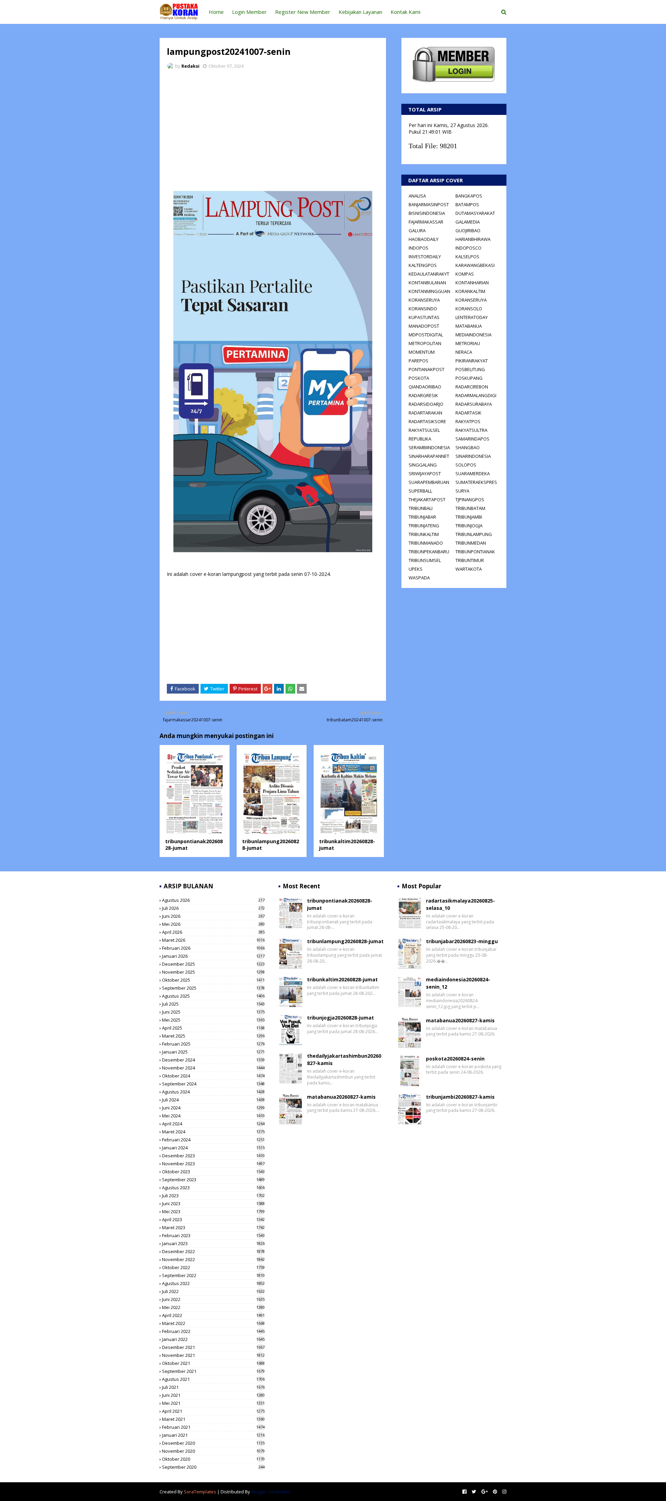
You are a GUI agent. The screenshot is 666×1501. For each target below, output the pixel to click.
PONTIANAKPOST (426, 369)
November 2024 (213, 1068)
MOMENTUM (422, 352)
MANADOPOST (424, 326)
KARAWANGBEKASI (475, 265)
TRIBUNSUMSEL (425, 560)
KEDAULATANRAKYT (429, 274)
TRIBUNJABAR (422, 517)
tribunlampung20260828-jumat (345, 941)
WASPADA (419, 578)
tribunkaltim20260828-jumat (342, 979)
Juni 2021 (213, 1395)
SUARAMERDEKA (472, 473)
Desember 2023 (213, 1155)
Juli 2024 (213, 1100)
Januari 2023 (213, 1243)
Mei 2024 (213, 1116)
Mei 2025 (213, 1020)
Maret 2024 (213, 1132)
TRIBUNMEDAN (470, 543)
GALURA (417, 230)
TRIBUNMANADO (426, 543)
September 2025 (213, 988)
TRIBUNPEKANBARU (429, 551)
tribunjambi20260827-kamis (460, 1096)
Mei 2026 (213, 924)
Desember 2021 (213, 1347)
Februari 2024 (213, 1140)
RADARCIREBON (471, 387)
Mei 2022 (213, 1307)
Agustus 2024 (213, 1092)
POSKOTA (419, 378)
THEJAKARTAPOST (427, 499)
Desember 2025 (213, 964)
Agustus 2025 (213, 996)
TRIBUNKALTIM (424, 534)
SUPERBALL (420, 491)
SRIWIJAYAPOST (425, 473)
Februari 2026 (213, 948)
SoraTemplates (200, 1492)
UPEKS (415, 569)
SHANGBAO (467, 447)
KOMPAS (464, 274)
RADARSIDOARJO (426, 404)
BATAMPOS (467, 204)
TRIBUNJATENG (424, 525)
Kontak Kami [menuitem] (405, 11)
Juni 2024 (213, 1108)
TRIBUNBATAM (470, 508)
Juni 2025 (213, 1012)
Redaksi (190, 66)
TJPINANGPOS (469, 499)
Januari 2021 (213, 1435)
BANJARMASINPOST (429, 204)
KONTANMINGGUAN (429, 291)
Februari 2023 (213, 1235)
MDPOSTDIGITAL (426, 335)
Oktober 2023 (213, 1171)
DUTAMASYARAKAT (475, 213)
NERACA (463, 352)
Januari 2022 (213, 1339)
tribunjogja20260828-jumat (340, 1017)
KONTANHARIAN (472, 282)
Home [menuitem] (216, 11)
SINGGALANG (423, 465)
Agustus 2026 (213, 900)
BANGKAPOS (468, 196)
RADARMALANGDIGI (475, 395)
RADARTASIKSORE (427, 421)
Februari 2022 (213, 1331)
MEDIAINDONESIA (473, 335)
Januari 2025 (213, 1052)
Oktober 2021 (213, 1363)
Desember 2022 (213, 1251)
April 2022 (213, 1315)
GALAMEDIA (467, 222)
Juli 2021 (213, 1387)
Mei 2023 (213, 1211)
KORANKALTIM (470, 291)
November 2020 (213, 1451)
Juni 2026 (213, 916)
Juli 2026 (213, 908)
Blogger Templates (270, 1492)
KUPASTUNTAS (424, 317)
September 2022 (213, 1275)
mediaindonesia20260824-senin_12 (458, 983)
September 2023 (213, 1179)
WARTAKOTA (468, 569)
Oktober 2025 (213, 980)
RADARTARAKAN (425, 413)
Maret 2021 (213, 1419)
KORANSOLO (468, 308)
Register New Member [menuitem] (302, 11)
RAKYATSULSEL (424, 430)
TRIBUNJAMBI (468, 517)
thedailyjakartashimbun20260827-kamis (344, 1059)
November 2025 (213, 972)
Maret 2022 (213, 1323)
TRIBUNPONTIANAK (475, 551)
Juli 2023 (213, 1195)
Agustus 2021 (213, 1379)
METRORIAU (467, 343)
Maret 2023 (213, 1227)
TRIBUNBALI (421, 508)
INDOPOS (418, 248)
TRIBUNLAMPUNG (473, 534)
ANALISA (417, 196)
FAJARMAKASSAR (426, 222)
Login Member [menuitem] (249, 11)
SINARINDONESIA (473, 456)
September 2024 (213, 1084)
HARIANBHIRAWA (472, 239)
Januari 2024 (213, 1147)
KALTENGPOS (423, 265)
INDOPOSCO (468, 248)
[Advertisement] (273, 126)
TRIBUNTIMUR (469, 560)
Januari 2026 (213, 956)
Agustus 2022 (213, 1283)
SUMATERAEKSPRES (476, 482)
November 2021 (213, 1355)
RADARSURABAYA (473, 404)
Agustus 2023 (213, 1187)
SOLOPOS (465, 465)
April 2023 (213, 1219)
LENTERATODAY (471, 317)
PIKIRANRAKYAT (471, 361)
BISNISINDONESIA (427, 213)
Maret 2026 (213, 940)
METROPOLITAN (425, 343)
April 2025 (213, 1028)
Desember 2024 (213, 1060)
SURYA (462, 491)
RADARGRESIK (423, 395)
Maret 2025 (213, 1036)
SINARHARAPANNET (429, 456)
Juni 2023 (213, 1203)
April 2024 (213, 1124)
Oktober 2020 (213, 1459)
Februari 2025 (213, 1044)
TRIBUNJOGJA (469, 525)
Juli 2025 (213, 1004)
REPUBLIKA (420, 439)
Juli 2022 (213, 1291)
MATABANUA (468, 326)
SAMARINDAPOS (472, 439)
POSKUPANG (469, 378)
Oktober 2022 (213, 1267)
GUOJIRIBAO (467, 230)
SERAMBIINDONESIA (429, 447)
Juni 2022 (213, 1299)
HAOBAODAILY (423, 239)
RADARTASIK (468, 413)
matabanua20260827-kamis (341, 1096)
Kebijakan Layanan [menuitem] (360, 11)
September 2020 (213, 1467)
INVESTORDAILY (425, 256)
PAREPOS (418, 361)
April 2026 (213, 932)
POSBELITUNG (470, 369)
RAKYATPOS (467, 421)
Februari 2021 (213, 1427)
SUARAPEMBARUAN (429, 482)
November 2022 (213, 1259)
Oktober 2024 (213, 1076)
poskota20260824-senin (455, 1058)
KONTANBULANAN (427, 282)
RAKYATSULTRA (471, 430)
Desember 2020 (213, 1443)
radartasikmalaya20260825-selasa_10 (460, 904)
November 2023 (213, 1163)
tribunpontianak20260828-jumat (339, 904)
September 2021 (213, 1371)
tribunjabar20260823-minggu (462, 941)
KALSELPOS (467, 256)
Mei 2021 (213, 1403)
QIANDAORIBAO (425, 387)
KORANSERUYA (424, 300)
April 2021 (213, 1411)
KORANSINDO (423, 308)
